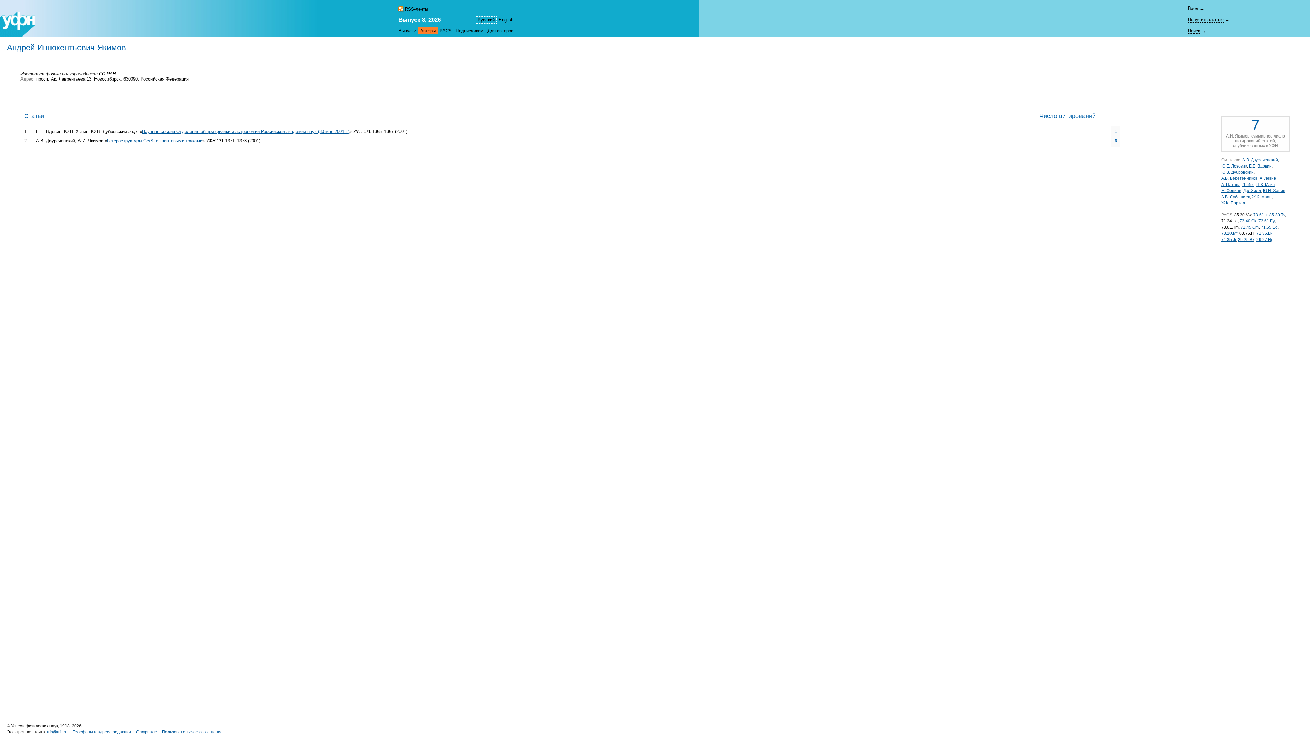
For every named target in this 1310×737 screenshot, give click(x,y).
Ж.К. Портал (1233, 203)
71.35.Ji (1228, 239)
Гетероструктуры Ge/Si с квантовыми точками (154, 140)
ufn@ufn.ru (57, 731)
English (506, 20)
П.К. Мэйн (1265, 184)
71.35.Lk (1264, 233)
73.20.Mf (1229, 233)
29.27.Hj (1264, 239)
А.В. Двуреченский (1260, 160)
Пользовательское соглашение (192, 731)
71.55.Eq (1269, 227)
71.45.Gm (1250, 227)
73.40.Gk (1248, 221)
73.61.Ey (1266, 221)
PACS (446, 30)
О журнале (146, 731)
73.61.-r (1260, 215)
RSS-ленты (416, 9)
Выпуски (407, 30)
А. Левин (1268, 178)
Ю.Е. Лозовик (1234, 166)
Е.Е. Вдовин (1260, 166)
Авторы (428, 30)
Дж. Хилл (1252, 190)
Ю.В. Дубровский (1237, 172)
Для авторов (500, 30)
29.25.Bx (1246, 239)
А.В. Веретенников (1239, 178)
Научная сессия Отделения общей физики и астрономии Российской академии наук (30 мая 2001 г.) (245, 131)
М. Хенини (1231, 190)
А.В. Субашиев (1235, 196)
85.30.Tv (1277, 215)
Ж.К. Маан (1262, 196)
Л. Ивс (1248, 184)
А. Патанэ (1230, 184)
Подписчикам (469, 30)
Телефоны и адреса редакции (102, 731)
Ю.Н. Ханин (1274, 190)
